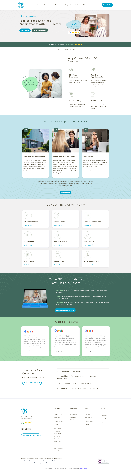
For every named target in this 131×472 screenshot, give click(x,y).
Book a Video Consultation (65, 310)
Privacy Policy (89, 421)
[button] (38, 5)
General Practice (58, 412)
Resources (58, 5)
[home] (21, 5)
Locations (74, 409)
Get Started (65, 192)
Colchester (73, 417)
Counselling (57, 451)
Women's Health (58, 448)
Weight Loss (57, 441)
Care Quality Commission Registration (104, 413)
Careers (87, 412)
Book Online (107, 5)
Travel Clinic (57, 436)
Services (57, 409)
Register (87, 424)
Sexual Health (57, 433)
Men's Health (57, 428)
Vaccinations (57, 439)
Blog (102, 422)
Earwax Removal (58, 421)
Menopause (57, 431)
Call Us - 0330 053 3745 (32, 383)
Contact (77, 5)
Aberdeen (26, 164)
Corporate (68, 5)
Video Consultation (39, 30)
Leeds (38, 162)
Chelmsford (73, 414)
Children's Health (58, 414)
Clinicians (86, 5)
